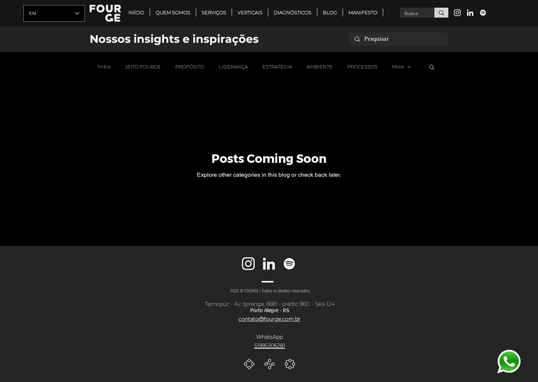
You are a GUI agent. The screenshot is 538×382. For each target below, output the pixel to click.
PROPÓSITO (189, 67)
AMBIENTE (320, 67)
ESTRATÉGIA (277, 67)
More (398, 67)
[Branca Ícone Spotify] (482, 12)
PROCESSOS (362, 67)
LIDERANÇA (233, 67)
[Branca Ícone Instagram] (457, 12)
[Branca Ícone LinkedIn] (470, 12)
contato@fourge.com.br (269, 319)
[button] (250, 12)
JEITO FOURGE (143, 67)
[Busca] (441, 13)
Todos (104, 67)
